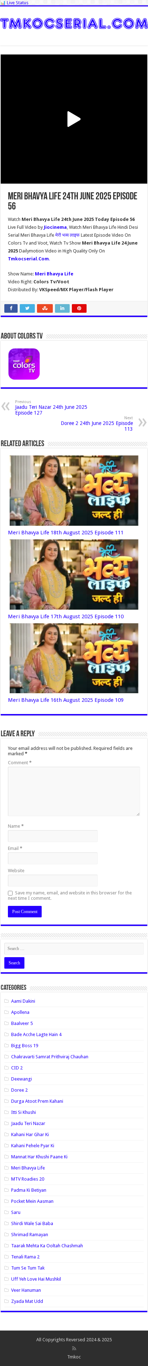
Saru (15, 1212)
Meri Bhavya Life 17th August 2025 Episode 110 (66, 616)
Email (15, 848)
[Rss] (74, 1348)
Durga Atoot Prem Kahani (37, 1101)
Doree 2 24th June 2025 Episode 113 (97, 424)
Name (16, 826)
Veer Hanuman (26, 1290)
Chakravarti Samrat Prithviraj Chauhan (49, 1056)
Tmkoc (74, 1357)
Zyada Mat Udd (27, 1301)
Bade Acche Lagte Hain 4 (36, 1034)
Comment (20, 762)
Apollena (20, 1012)
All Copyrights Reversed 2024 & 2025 (74, 1339)
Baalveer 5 (22, 1023)
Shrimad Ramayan (29, 1234)
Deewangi (21, 1079)
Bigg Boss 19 (24, 1045)
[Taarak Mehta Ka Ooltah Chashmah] (74, 22)
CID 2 (17, 1067)
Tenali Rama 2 (25, 1256)
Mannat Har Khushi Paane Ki (39, 1156)
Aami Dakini (23, 1001)
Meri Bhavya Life (28, 1168)
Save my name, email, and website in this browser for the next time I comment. (70, 895)
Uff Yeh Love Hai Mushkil (36, 1279)
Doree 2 (19, 1090)
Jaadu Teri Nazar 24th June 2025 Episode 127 (51, 408)
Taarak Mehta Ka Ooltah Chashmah (47, 1245)
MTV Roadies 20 (27, 1179)
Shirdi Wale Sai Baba (32, 1223)
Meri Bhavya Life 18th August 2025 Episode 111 (66, 532)
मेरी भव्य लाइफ (68, 235)
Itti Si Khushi (23, 1112)
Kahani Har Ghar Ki (30, 1134)
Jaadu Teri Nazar (28, 1123)
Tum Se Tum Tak (28, 1268)
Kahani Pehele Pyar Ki (32, 1145)
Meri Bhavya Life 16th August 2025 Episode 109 (66, 700)
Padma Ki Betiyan (28, 1190)
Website (16, 870)
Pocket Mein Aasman (32, 1201)
